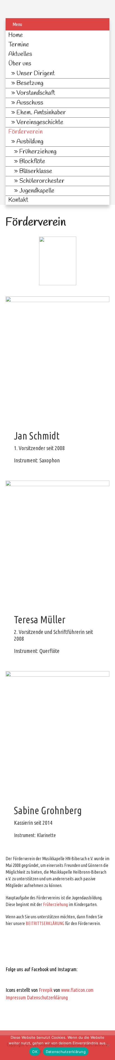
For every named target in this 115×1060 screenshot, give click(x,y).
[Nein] (108, 1045)
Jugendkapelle (36, 191)
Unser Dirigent (35, 73)
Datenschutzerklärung (47, 997)
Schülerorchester (41, 181)
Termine (18, 45)
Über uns (19, 64)
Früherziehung (37, 152)
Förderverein (25, 132)
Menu (17, 24)
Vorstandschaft (35, 93)
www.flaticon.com (77, 990)
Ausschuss (29, 103)
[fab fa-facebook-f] (12, 979)
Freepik (45, 990)
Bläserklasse (35, 171)
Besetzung (29, 83)
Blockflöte (32, 161)
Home (15, 35)
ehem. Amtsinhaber (41, 112)
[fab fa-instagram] (27, 979)
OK (34, 1051)
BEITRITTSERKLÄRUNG (45, 923)
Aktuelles (20, 54)
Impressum (16, 997)
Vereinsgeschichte (39, 122)
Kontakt (18, 200)
